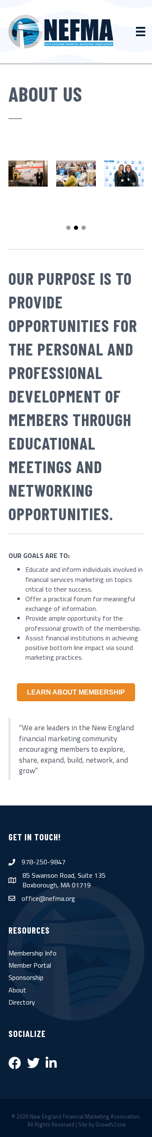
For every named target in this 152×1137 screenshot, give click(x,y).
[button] (68, 228)
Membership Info (32, 953)
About (17, 990)
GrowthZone (110, 1124)
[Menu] (140, 31)
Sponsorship (25, 977)
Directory (21, 1002)
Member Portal (29, 965)
